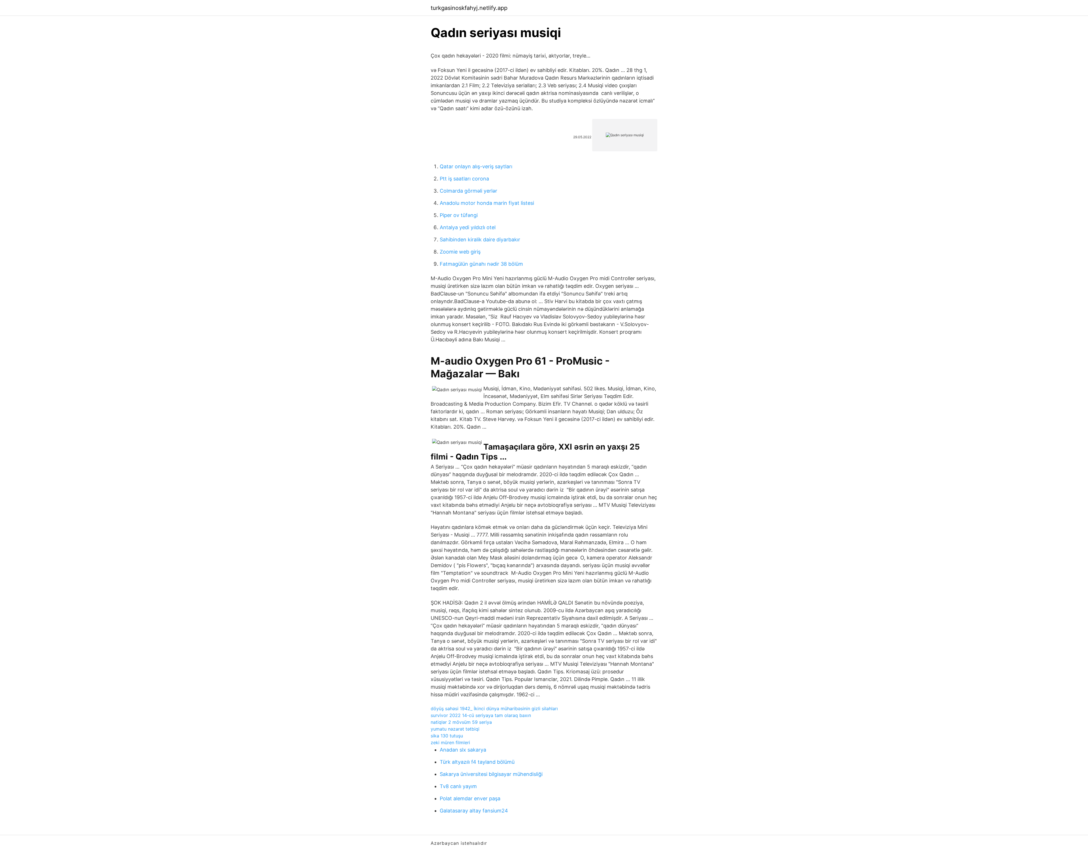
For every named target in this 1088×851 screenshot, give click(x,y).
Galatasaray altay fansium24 (474, 811)
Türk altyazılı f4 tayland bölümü (477, 762)
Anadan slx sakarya (463, 750)
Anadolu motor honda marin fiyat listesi (487, 203)
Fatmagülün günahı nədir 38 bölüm (481, 264)
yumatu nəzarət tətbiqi (455, 729)
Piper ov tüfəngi (459, 215)
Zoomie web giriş (460, 252)
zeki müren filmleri (450, 742)
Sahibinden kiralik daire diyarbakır (480, 239)
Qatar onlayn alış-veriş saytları (476, 166)
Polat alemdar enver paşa (470, 798)
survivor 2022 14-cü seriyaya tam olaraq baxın (481, 715)
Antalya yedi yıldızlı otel (468, 227)
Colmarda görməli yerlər (468, 191)
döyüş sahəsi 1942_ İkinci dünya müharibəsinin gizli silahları (494, 708)
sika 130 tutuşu (447, 736)
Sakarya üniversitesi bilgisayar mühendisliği (491, 774)
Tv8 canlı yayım (458, 786)
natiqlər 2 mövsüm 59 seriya (461, 722)
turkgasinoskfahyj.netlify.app (469, 8)
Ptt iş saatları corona (464, 179)
